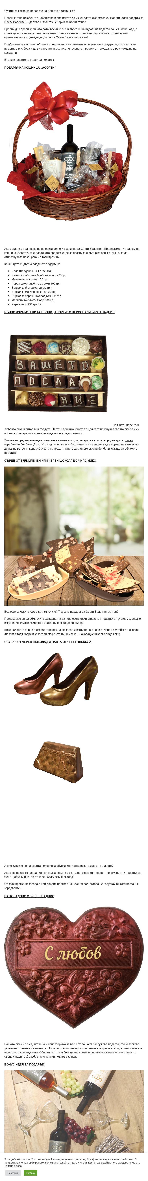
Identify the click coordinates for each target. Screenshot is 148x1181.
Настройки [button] (13, 1173)
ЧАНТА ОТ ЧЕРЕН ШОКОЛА (71, 642)
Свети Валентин (15, 22)
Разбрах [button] (30, 1173)
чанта (30, 877)
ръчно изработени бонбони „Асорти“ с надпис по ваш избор (68, 442)
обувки (18, 877)
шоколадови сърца (70, 623)
